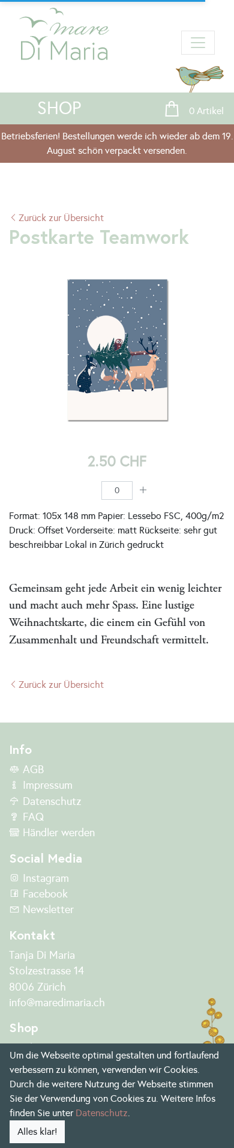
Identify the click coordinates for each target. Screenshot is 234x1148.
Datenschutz (50, 801)
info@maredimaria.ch (57, 1002)
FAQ (32, 817)
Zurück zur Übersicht (61, 217)
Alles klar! (37, 1131)
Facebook (44, 893)
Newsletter (47, 909)
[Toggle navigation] (198, 43)
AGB (32, 769)
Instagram (44, 878)
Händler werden (57, 832)
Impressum (46, 785)
